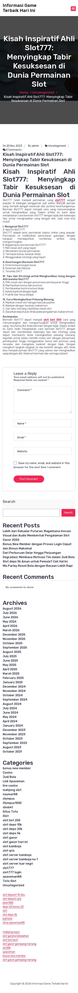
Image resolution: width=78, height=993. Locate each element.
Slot (6, 816)
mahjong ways (11, 932)
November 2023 (14, 734)
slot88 (7, 947)
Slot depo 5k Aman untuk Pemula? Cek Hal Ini (35, 561)
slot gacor (10, 837)
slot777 (60, 200)
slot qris (9, 850)
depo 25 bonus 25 (13, 906)
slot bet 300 (52, 319)
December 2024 (14, 686)
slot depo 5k (11, 833)
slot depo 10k (12, 824)
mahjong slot (12, 790)
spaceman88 (12, 876)
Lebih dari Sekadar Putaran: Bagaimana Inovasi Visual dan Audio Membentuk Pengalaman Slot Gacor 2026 (37, 535)
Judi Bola (9, 777)
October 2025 (12, 643)
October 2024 (13, 695)
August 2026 (12, 608)
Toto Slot (9, 881)
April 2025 (10, 669)
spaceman (9, 951)
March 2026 (11, 630)
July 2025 (10, 656)
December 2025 (14, 634)
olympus (9, 798)
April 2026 (10, 626)
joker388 (8, 902)
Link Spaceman (13, 781)
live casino (10, 785)
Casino (8, 772)
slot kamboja (12, 846)
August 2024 (12, 704)
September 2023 (15, 743)
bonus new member (17, 768)
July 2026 (10, 613)
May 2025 (9, 665)
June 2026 (10, 617)
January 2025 (13, 682)
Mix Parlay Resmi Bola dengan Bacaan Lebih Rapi (38, 565)
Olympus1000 (12, 803)
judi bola (7, 918)
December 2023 (14, 730)
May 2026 (10, 621)
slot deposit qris (12, 898)
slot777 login (12, 872)
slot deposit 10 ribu (14, 894)
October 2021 (12, 751)
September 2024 (15, 699)
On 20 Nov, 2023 (12, 145)
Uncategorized (43, 92)
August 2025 (12, 652)
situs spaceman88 (14, 922)
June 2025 (10, 660)
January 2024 (13, 725)
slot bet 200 (11, 820)
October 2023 (12, 738)
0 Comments (14, 149)
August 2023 (12, 747)
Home (23, 92)
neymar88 (10, 794)
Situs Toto (10, 811)
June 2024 (10, 712)
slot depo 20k (12, 829)
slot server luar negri (18, 863)
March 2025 (11, 673)
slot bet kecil (10, 940)
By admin (33, 145)
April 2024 (10, 721)
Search (9, 502)
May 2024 (10, 717)
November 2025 (14, 639)
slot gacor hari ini (15, 842)
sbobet (8, 807)
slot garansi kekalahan (16, 936)
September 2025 (15, 647)
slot (5, 910)
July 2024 (10, 708)
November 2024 (14, 691)
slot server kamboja (17, 855)
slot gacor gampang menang (19, 943)
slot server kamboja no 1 (20, 859)
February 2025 (13, 678)
